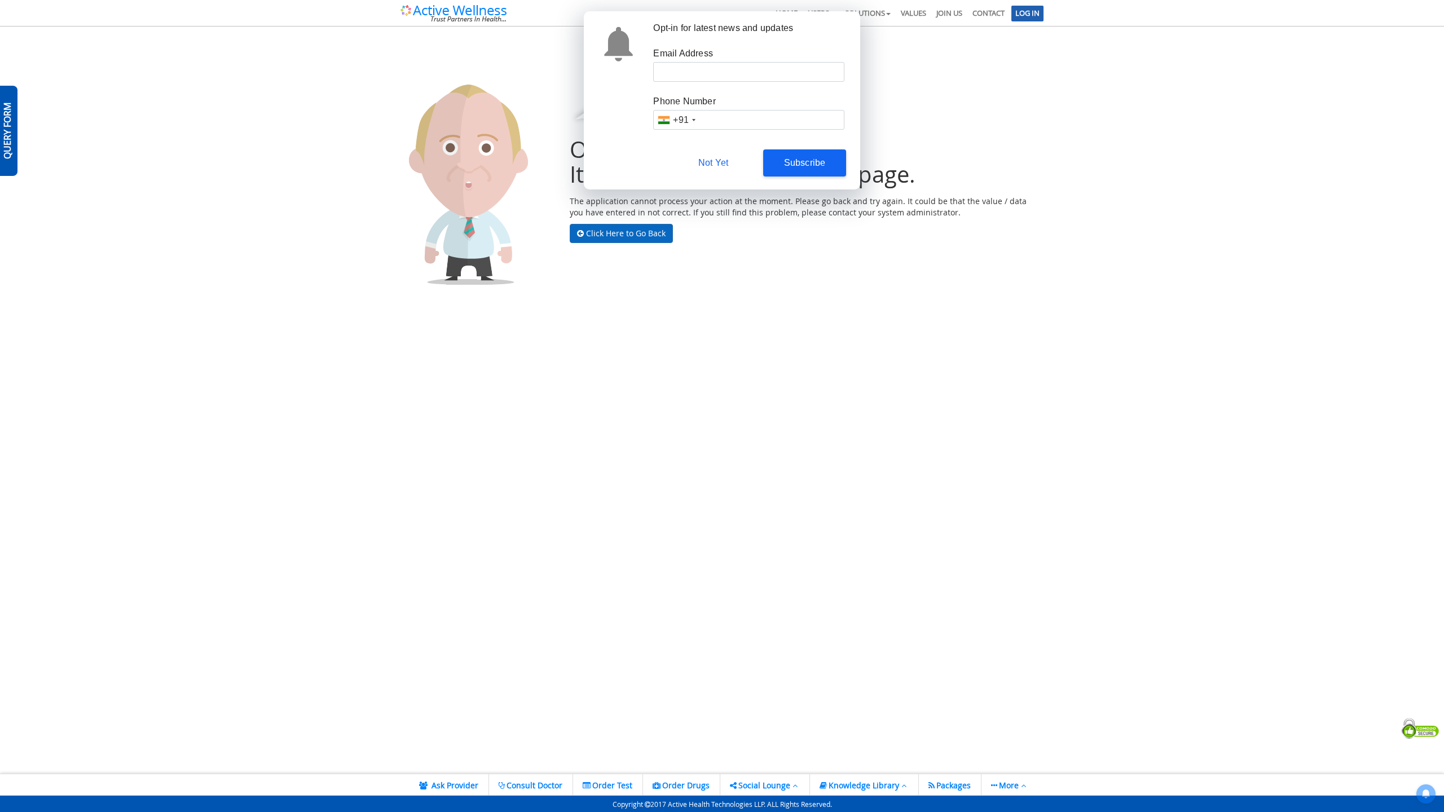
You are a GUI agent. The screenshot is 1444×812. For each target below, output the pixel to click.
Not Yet (713, 162)
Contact (988, 13)
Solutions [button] (865, 13)
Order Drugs (686, 785)
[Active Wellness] (453, 12)
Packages (953, 785)
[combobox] (676, 120)
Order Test (612, 785)
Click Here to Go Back (625, 233)
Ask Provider (453, 785)
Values (913, 13)
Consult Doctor (534, 785)
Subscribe (805, 162)
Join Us (949, 13)
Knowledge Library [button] (865, 785)
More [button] (1010, 785)
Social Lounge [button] (765, 785)
